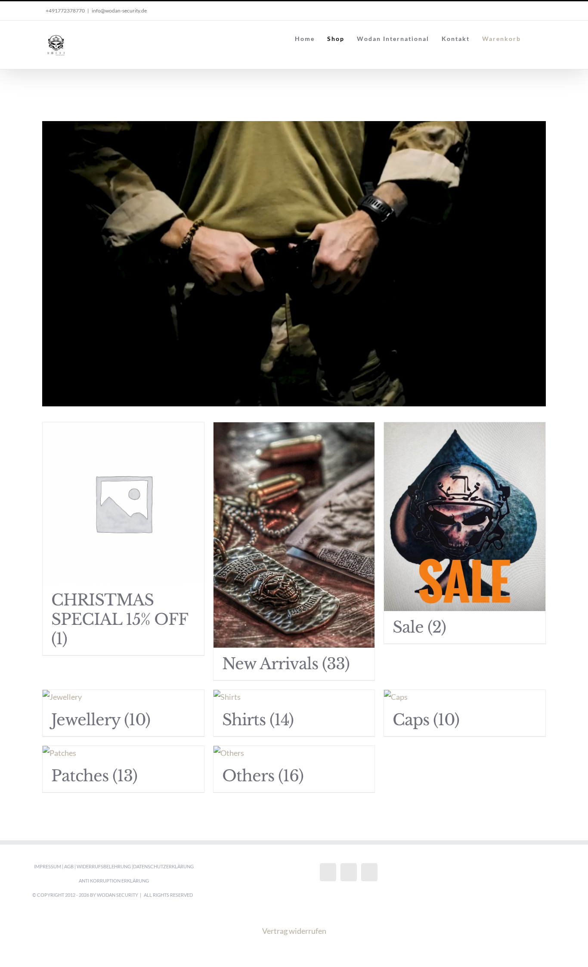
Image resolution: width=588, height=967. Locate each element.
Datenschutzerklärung (163, 866)
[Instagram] (348, 872)
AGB (69, 866)
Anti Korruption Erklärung (114, 880)
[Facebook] (328, 872)
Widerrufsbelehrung (104, 866)
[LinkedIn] (369, 872)
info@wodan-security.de (119, 10)
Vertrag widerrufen (294, 931)
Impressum (47, 866)
